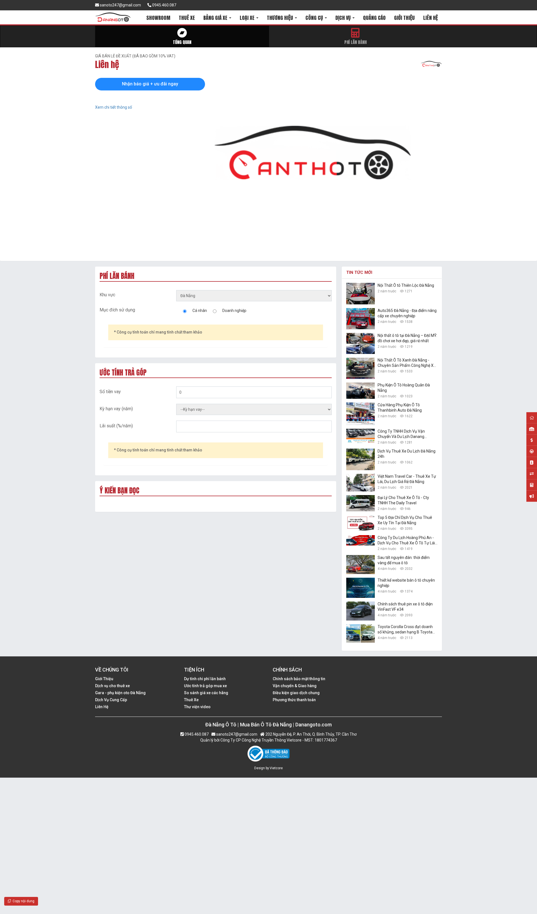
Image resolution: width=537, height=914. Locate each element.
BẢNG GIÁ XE (216, 18)
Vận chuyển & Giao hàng (295, 686)
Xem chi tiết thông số (113, 107)
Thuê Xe (191, 700)
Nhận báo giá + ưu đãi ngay (150, 84)
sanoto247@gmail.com (120, 5)
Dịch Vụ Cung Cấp (111, 700)
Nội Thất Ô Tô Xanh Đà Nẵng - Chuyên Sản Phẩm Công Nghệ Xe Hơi (407, 363)
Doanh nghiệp (234, 310)
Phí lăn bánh (355, 42)
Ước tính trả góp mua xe (205, 686)
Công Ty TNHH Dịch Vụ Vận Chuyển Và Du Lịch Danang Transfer (401, 434)
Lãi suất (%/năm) (116, 425)
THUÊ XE (187, 18)
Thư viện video (197, 707)
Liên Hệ (102, 707)
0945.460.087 (163, 5)
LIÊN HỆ (430, 18)
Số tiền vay (110, 391)
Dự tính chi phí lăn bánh (205, 679)
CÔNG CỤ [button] (314, 18)
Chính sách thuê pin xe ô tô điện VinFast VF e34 (405, 607)
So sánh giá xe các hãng (206, 693)
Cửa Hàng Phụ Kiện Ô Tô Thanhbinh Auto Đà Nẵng (400, 407)
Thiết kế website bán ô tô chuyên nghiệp (406, 583)
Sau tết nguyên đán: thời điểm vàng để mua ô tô (404, 560)
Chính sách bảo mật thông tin (299, 679)
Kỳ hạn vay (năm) (116, 408)
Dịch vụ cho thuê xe (112, 686)
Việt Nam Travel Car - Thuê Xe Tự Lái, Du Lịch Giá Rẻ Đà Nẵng (407, 479)
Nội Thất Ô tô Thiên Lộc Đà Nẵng (406, 285)
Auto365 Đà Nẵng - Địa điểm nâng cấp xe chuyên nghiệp (407, 313)
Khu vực (107, 294)
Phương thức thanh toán (294, 700)
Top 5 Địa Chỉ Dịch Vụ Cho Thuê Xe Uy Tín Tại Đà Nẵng (405, 520)
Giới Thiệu (104, 679)
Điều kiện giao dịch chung (296, 693)
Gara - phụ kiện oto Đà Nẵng (120, 693)
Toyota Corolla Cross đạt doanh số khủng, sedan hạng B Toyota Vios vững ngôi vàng (405, 629)
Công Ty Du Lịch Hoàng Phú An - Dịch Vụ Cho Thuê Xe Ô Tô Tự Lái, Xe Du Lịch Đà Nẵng (407, 540)
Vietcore (276, 768)
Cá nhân (199, 310)
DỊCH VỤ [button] (343, 18)
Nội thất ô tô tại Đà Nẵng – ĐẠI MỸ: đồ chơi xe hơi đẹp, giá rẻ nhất (407, 338)
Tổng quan (182, 42)
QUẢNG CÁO (374, 18)
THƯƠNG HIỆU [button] (280, 18)
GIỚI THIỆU (404, 18)
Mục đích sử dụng (117, 310)
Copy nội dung (22, 901)
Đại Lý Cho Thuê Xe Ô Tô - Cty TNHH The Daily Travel (403, 500)
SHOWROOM (158, 18)
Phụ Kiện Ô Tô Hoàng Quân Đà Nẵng (404, 388)
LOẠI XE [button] (248, 18)
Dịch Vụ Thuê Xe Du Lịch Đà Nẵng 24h (406, 454)
